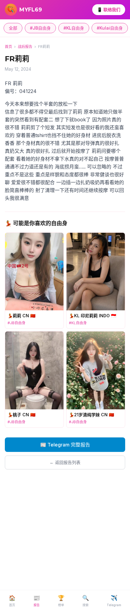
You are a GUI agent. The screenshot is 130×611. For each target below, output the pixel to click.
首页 (8, 46)
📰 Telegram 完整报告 (65, 445)
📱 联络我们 (108, 9)
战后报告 (25, 46)
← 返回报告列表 (65, 462)
